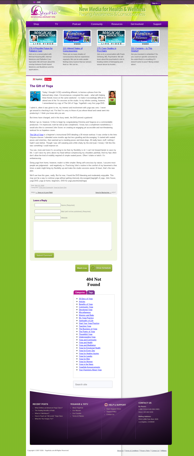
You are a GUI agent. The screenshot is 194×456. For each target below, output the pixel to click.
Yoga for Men (84, 359)
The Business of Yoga (88, 329)
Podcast (76, 24)
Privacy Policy (145, 450)
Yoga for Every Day (60, 187)
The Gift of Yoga (36, 135)
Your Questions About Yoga (90, 370)
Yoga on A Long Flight (44, 192)
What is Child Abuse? (42, 413)
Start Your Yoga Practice (89, 323)
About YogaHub (77, 408)
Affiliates (164, 450)
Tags (91, 292)
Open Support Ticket (114, 409)
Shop (36, 24)
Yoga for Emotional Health (89, 348)
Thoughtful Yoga (85, 334)
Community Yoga (86, 307)
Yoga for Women (86, 362)
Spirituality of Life (86, 321)
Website (64, 217)
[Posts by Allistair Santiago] (112, 105)
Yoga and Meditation (87, 345)
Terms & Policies (78, 416)
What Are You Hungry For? (44, 419)
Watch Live (82, 268)
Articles (82, 301)
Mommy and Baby (86, 315)
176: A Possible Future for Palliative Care (41, 49)
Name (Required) (68, 205)
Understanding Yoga (87, 337)
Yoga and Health (85, 342)
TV (56, 24)
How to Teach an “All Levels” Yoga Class (49, 416)
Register (146, 3)
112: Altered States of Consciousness (73, 49)
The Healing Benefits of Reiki (45, 410)
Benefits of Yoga (86, 304)
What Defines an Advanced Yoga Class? (48, 408)
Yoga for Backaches (103, 192)
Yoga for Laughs (85, 356)
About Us (120, 450)
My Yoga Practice (86, 318)
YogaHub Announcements (89, 367)
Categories (80, 292)
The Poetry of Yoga (87, 332)
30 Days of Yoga (86, 299)
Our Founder (76, 413)
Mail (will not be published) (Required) (76, 211)
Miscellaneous (85, 312)
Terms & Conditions (132, 450)
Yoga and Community (46, 187)
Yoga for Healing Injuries (89, 353)
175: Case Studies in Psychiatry (106, 49)
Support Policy (111, 411)
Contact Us (110, 414)
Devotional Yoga (85, 310)
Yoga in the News (86, 364)
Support (157, 24)
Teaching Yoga (85, 326)
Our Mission (76, 410)
